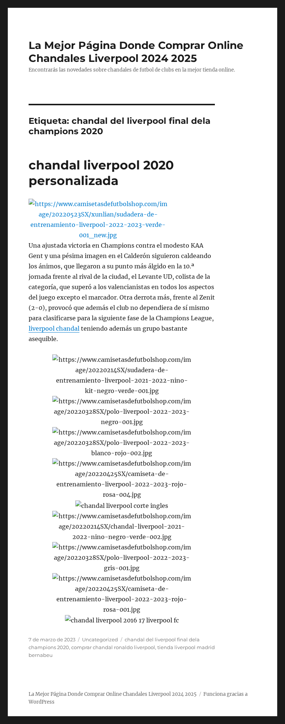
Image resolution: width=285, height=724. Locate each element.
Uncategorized (100, 639)
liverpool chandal (54, 328)
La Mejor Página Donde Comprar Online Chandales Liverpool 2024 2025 (136, 52)
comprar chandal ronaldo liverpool (113, 647)
